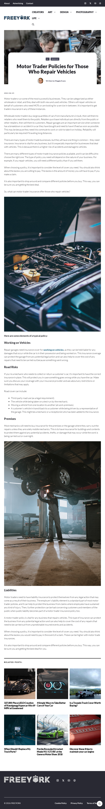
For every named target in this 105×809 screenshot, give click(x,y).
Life (34, 18)
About (7, 3)
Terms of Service (94, 803)
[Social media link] (85, 3)
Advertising (18, 3)
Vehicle (55, 59)
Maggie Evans (60, 81)
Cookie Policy (61, 803)
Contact (29, 3)
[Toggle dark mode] (99, 803)
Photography (85, 12)
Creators (38, 12)
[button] (33, 24)
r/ (48, 59)
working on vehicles (53, 349)
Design (64, 12)
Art (50, 12)
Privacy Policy (77, 803)
